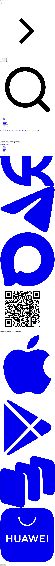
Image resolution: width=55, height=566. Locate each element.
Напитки (40, 130)
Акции (4, 151)
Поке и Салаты (19, 130)
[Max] (27, 286)
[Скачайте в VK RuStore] (27, 507)
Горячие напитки (34, 130)
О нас (4, 150)
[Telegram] (27, 231)
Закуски (15, 130)
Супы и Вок (11, 130)
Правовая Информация (13, 563)
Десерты (23, 130)
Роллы (4, 130)
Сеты (8, 130)
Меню (4, 146)
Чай (38, 130)
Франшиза (4, 148)
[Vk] (27, 185)
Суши (6, 130)
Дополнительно (28, 130)
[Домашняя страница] (4, 0)
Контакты (4, 149)
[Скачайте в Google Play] (27, 454)
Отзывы (4, 152)
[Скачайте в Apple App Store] (27, 399)
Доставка (4, 147)
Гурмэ (1, 130)
